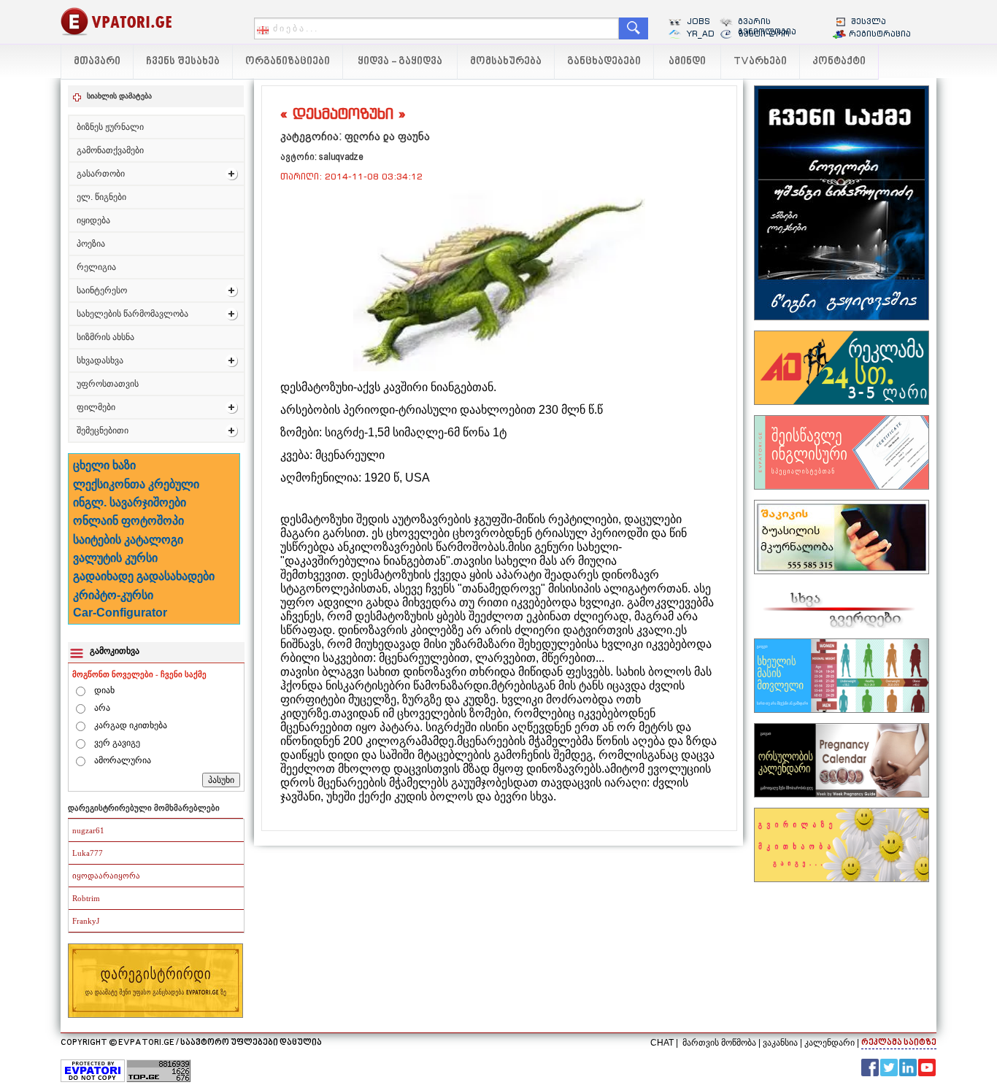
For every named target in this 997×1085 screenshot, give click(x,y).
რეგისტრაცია (880, 33)
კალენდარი (829, 1043)
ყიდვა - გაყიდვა (399, 62)
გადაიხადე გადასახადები (144, 576)
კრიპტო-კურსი (113, 595)
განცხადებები (604, 62)
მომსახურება (506, 62)
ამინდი (687, 62)
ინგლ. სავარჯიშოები (129, 502)
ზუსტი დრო (764, 33)
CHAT (662, 1043)
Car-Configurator (120, 612)
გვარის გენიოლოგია (767, 26)
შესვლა (868, 21)
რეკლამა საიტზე (898, 1043)
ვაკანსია (780, 1043)
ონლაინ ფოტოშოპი (128, 520)
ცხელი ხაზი (104, 465)
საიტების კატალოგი (128, 539)
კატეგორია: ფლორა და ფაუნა (355, 136)
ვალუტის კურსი (115, 558)
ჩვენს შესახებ (183, 62)
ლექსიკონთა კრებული (136, 484)
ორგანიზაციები (287, 62)
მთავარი (97, 62)
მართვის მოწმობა (719, 1043)
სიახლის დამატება (119, 96)
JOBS (698, 21)
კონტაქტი (839, 62)
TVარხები (760, 62)
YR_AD (701, 33)
